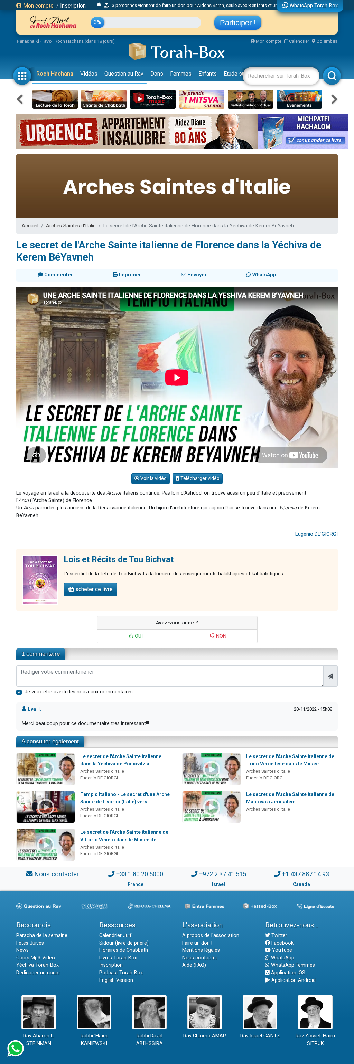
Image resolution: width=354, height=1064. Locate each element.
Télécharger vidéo (199, 478)
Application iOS (287, 973)
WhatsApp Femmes (292, 965)
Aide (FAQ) (194, 965)
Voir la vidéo (153, 478)
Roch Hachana (54, 73)
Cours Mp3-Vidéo (35, 958)
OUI (138, 636)
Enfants (207, 73)
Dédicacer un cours (38, 973)
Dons (156, 73)
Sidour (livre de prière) (124, 943)
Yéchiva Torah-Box (37, 965)
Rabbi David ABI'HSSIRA (149, 1039)
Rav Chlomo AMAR (204, 1036)
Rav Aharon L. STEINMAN (38, 1039)
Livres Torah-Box (118, 958)
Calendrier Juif (115, 935)
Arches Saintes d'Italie (71, 226)
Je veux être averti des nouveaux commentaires (79, 692)
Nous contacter (56, 874)
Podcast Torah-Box (121, 973)
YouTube (281, 950)
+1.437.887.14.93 (305, 874)
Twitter (278, 935)
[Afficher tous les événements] (99, 5)
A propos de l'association (210, 935)
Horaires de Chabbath (123, 950)
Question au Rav (123, 73)
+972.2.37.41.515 (222, 874)
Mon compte (38, 5)
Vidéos (88, 73)
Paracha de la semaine (41, 935)
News (22, 950)
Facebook (282, 943)
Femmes (181, 73)
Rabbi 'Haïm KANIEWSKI (94, 1039)
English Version (116, 980)
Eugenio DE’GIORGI (316, 534)
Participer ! (238, 22)
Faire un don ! (197, 943)
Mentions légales (201, 950)
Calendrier (298, 41)
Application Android (293, 980)
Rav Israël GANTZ (260, 1036)
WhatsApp (282, 958)
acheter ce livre (93, 589)
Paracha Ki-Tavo (34, 41)
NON (220, 636)
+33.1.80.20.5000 (139, 874)
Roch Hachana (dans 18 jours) (85, 41)
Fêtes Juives (30, 943)
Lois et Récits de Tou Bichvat (119, 559)
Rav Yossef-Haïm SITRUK (315, 1039)
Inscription (73, 5)
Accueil (30, 226)
